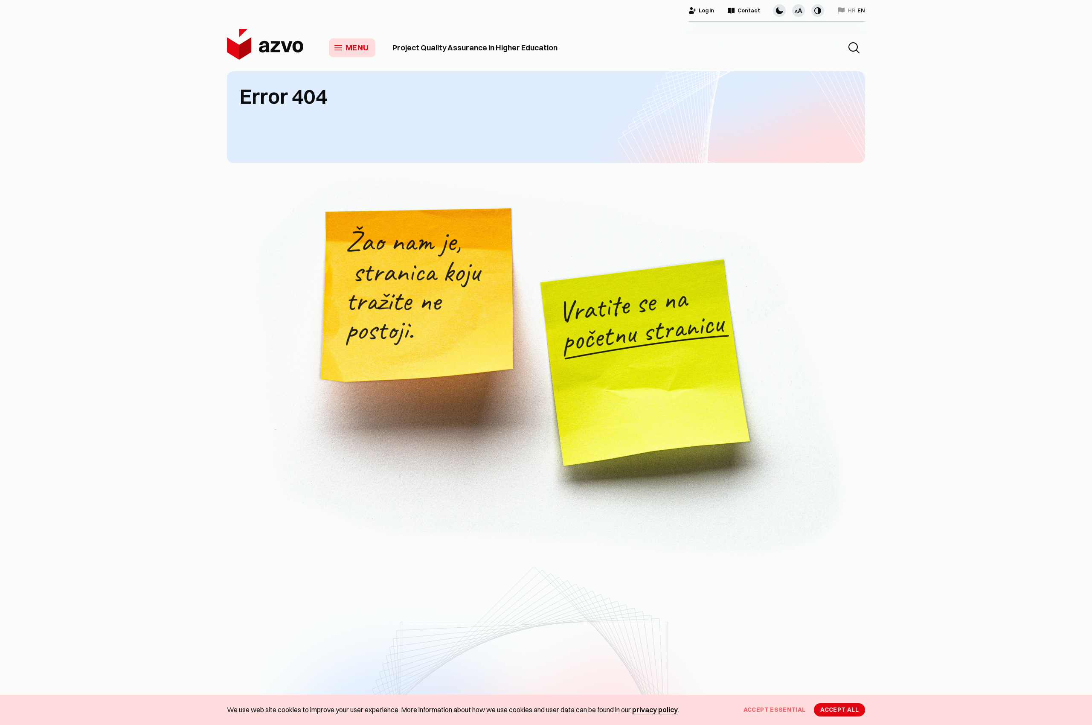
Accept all (839, 709)
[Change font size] (798, 10)
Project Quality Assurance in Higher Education (475, 47)
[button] (854, 48)
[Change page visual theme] (779, 10)
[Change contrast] (817, 10)
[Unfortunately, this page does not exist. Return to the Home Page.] (546, 371)
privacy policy (655, 709)
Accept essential (774, 709)
